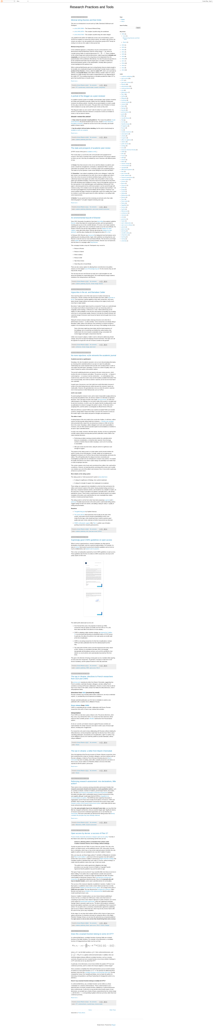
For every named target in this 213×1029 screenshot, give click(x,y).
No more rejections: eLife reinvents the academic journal (93, 355)
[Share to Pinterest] (106, 85)
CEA (83, 692)
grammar (123, 219)
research (96, 87)
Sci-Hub (108, 232)
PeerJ (122, 199)
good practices (125, 112)
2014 (123, 67)
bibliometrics (89, 209)
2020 (123, 54)
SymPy (123, 209)
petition (77, 240)
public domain (125, 143)
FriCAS (123, 191)
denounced (91, 235)
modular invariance (126, 131)
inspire (123, 221)
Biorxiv (123, 183)
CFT (77, 87)
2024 (123, 45)
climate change (94, 283)
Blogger (114, 1025)
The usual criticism (79, 514)
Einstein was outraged (107, 421)
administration (125, 86)
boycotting (100, 221)
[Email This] (100, 85)
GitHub (123, 193)
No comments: (93, 85)
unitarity (123, 135)
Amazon (123, 181)
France (123, 155)
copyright (123, 167)
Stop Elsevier (94, 242)
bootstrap (123, 100)
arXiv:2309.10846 (79, 28)
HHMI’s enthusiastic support (82, 523)
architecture (78, 347)
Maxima (123, 197)
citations (123, 141)
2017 (123, 61)
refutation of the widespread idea (93, 891)
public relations (125, 175)
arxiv (122, 90)
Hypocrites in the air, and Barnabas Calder (88, 292)
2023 (123, 47)
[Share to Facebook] (105, 85)
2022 (123, 49)
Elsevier (73, 223)
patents (123, 227)
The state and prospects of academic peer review (90, 148)
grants (123, 114)
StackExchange (125, 124)
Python (123, 203)
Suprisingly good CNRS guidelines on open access (91, 540)
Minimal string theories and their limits (86, 20)
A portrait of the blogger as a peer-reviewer (88, 96)
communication (125, 165)
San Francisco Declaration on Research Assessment (93, 792)
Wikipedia (123, 98)
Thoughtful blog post (79, 511)
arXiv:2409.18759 (79, 31)
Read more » (74, 81)
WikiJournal (124, 211)
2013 (123, 70)
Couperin (123, 137)
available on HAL (91, 151)
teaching (123, 237)
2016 (123, 63)
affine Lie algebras (126, 139)
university (123, 240)
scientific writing (125, 233)
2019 (123, 56)
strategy (123, 145)
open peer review (93, 531)
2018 (123, 58)
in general (107, 500)
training (123, 238)
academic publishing (80, 139)
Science (103, 925)
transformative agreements (87, 901)
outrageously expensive (104, 889)
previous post (76, 682)
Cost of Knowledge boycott (92, 268)
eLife (87, 531)
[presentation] (101, 53)
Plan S (95, 523)
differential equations (126, 169)
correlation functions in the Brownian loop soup (97, 972)
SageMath (124, 205)
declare (77, 547)
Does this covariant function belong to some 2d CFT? (92, 934)
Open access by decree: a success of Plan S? (89, 833)
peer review (89, 139)
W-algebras (124, 126)
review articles (125, 179)
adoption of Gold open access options (90, 887)
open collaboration (126, 223)
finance (123, 128)
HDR (122, 157)
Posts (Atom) (81, 1012)
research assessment (104, 209)
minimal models (90, 87)
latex (122, 171)
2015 (123, 65)
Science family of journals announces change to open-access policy (89, 836)
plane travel (92, 347)
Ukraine (77, 744)
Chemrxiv (123, 185)
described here (103, 477)
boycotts (88, 283)
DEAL (122, 116)
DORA (83, 824)
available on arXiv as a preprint (79, 130)
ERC (122, 153)
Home (90, 1010)
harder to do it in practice (92, 549)
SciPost (100, 531)
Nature (87, 925)
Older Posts (113, 1010)
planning (123, 231)
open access (93, 668)
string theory (102, 87)
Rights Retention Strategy (107, 858)
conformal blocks (82, 1004)
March (125, 42)
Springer (107, 925)
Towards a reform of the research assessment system (86, 803)
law (122, 130)
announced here (102, 399)
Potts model (124, 201)
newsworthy (74, 813)
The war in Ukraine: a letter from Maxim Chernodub (91, 751)
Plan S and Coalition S (80, 857)
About (122, 21)
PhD (122, 120)
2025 (123, 34)
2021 (123, 52)
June (124, 36)
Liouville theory (81, 87)
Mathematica (124, 195)
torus (122, 147)
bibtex (122, 161)
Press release (76, 705)
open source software (127, 225)
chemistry (123, 215)
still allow (91, 718)
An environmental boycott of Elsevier (85, 218)
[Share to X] (103, 85)
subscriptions (124, 133)
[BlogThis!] (102, 85)
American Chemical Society (128, 149)
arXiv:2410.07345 (79, 34)
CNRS (87, 668)
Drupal (123, 189)
